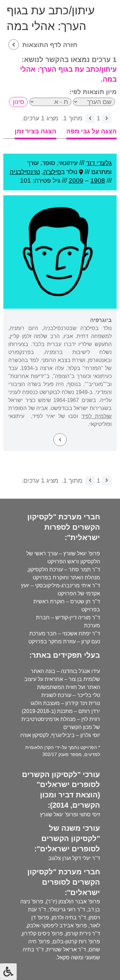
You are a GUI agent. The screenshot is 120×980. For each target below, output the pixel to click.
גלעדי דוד (99, 162)
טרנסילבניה (25, 171)
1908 (97, 180)
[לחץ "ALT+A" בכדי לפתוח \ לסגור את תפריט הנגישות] (8, 971)
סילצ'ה (52, 171)
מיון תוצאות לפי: (93, 91)
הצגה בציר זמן (35, 131)
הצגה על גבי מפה (91, 131)
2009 (76, 180)
